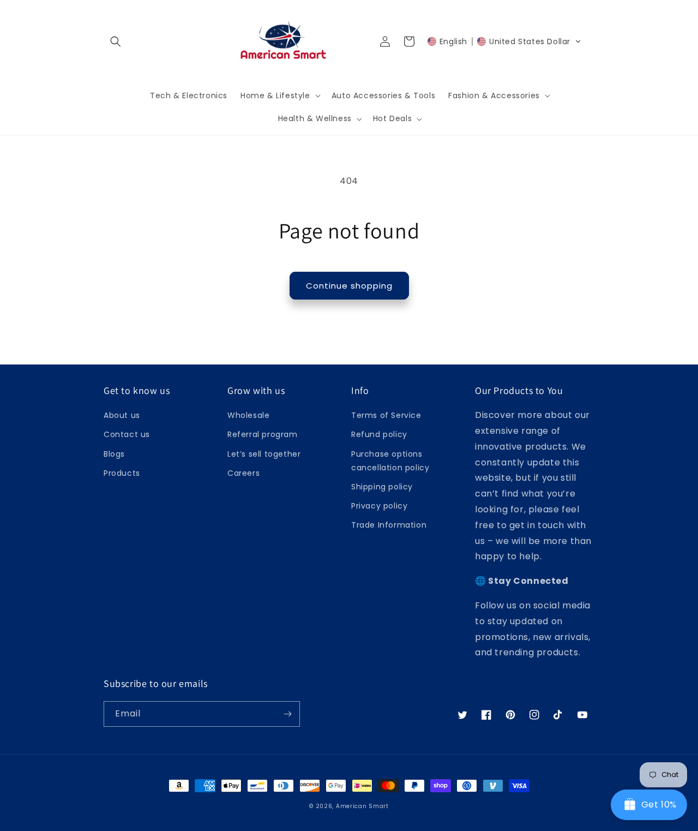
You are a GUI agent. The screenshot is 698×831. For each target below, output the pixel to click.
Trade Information (388, 524)
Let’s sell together (263, 454)
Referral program (262, 434)
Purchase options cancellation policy (390, 461)
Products (122, 473)
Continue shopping (349, 285)
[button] (116, 41)
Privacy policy (379, 505)
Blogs (114, 454)
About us (122, 415)
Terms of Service (386, 415)
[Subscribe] (287, 714)
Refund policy (379, 434)
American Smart (362, 806)
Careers (243, 473)
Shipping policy (382, 486)
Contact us (127, 434)
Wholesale (248, 415)
